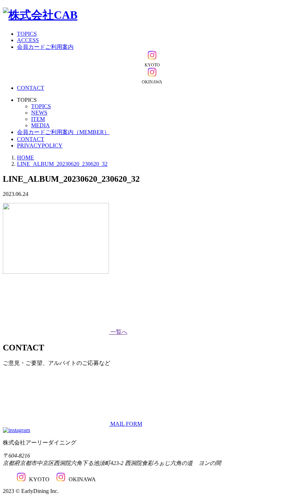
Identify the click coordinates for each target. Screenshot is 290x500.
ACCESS (28, 40)
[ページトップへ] (16, 430)
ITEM (38, 119)
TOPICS (27, 34)
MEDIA (40, 125)
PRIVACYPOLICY (40, 146)
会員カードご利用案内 (45, 47)
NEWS (39, 113)
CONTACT (30, 88)
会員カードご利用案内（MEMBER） (63, 132)
